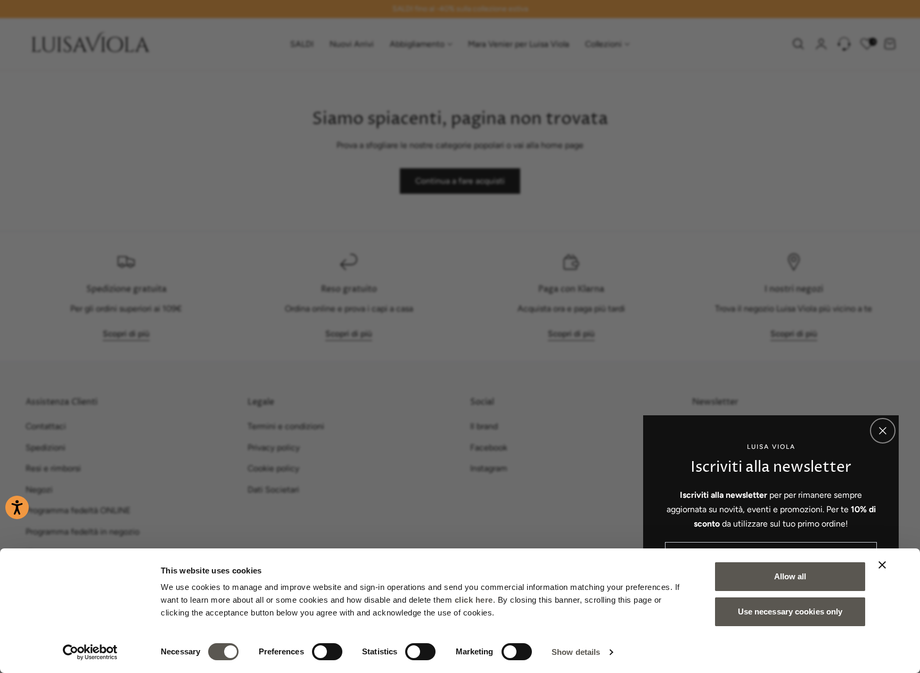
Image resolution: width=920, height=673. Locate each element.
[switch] (327, 651)
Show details (576, 651)
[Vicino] (882, 430)
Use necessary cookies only (790, 611)
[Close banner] (882, 565)
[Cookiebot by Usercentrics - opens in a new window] (90, 652)
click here (474, 599)
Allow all (790, 576)
